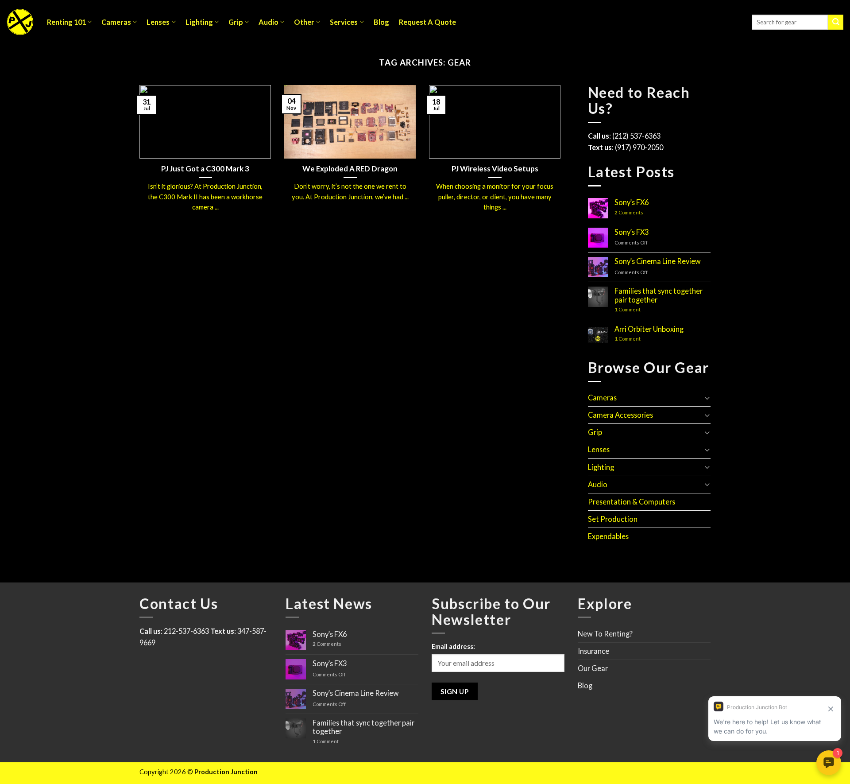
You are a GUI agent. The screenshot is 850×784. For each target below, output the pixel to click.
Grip (235, 22)
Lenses (158, 22)
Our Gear (593, 668)
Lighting (199, 22)
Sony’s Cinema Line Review (657, 261)
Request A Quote (427, 22)
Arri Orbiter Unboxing (649, 329)
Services (344, 22)
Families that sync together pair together (658, 295)
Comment (627, 309)
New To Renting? (605, 633)
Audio (268, 22)
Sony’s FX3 (631, 232)
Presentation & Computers (631, 501)
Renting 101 (66, 22)
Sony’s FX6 (631, 202)
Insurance (593, 651)
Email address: (453, 646)
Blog (381, 22)
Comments (628, 212)
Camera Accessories (620, 415)
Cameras (116, 22)
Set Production (613, 519)
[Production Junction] (20, 22)
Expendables (608, 536)
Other (304, 22)
